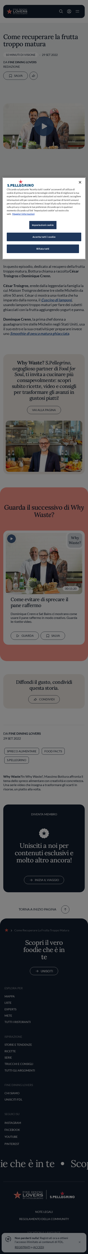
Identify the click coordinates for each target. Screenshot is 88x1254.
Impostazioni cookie (43, 225)
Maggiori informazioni (23, 214)
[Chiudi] (80, 182)
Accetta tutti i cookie (44, 236)
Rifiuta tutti (42, 248)
